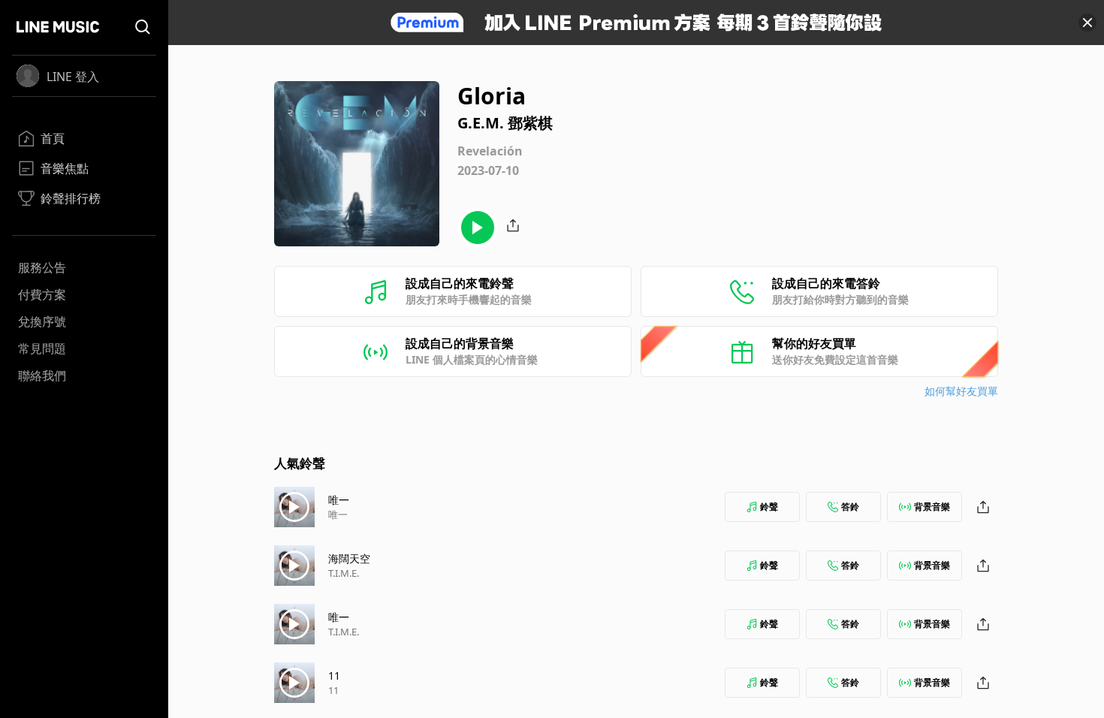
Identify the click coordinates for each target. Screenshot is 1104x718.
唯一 (338, 500)
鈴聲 (769, 506)
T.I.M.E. (343, 573)
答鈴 (850, 506)
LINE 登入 (73, 76)
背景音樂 (932, 506)
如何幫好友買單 (961, 391)
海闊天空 (349, 558)
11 (334, 675)
